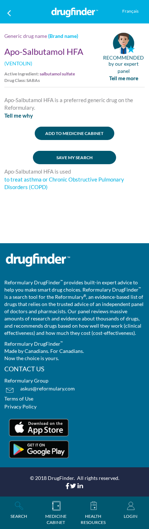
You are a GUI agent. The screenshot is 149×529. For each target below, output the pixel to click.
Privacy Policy (20, 406)
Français (130, 11)
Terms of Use (18, 398)
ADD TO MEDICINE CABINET (74, 133)
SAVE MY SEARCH (74, 157)
